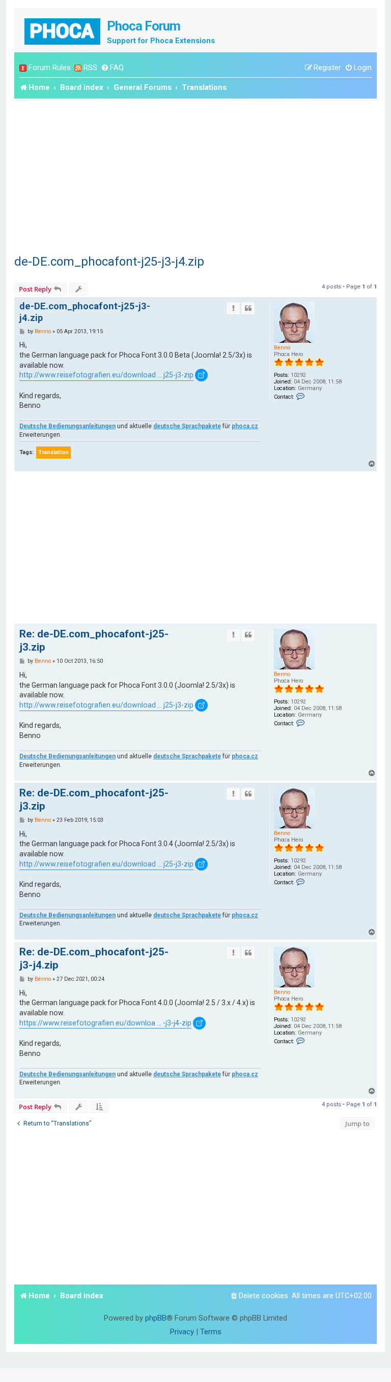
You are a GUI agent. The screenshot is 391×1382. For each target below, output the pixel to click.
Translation (53, 452)
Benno (282, 347)
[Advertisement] (195, 175)
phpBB (155, 1318)
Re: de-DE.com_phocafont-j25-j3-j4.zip (94, 958)
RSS (90, 67)
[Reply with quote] (248, 308)
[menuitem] (112, 67)
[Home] (63, 30)
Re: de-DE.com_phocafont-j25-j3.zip (94, 640)
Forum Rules (50, 67)
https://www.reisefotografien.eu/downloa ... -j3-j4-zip (105, 1023)
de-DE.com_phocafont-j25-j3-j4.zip (109, 261)
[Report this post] (233, 308)
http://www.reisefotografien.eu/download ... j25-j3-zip (106, 375)
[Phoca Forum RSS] (77, 67)
